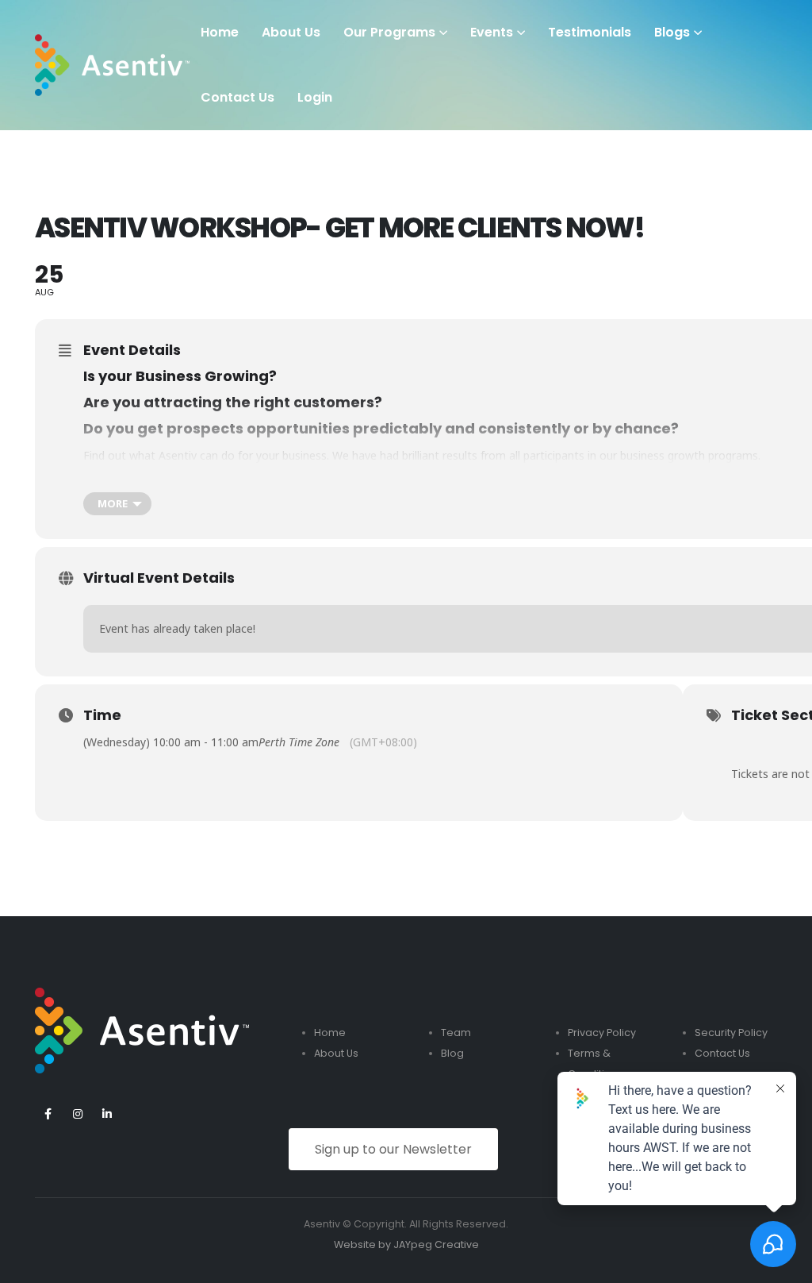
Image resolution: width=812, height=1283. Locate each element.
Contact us (237, 97)
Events (491, 32)
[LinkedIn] (107, 1113)
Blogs (672, 32)
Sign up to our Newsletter (393, 1149)
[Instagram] (77, 1113)
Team (456, 1032)
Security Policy (731, 1032)
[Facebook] (48, 1113)
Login (314, 97)
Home (220, 32)
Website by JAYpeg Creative (406, 1244)
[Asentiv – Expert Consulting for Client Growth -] (112, 65)
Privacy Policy (602, 1032)
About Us (291, 32)
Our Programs (389, 32)
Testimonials (589, 32)
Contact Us (722, 1053)
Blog (452, 1053)
